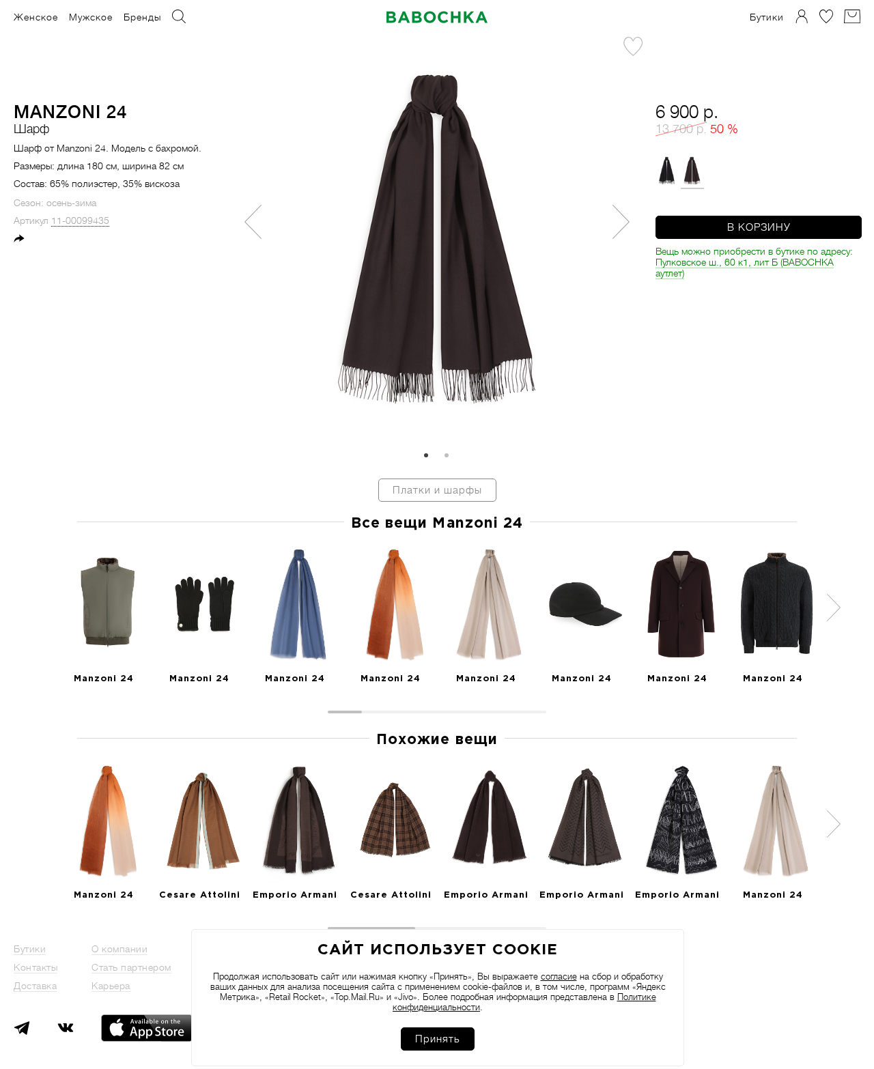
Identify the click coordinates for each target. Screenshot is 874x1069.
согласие (559, 976)
